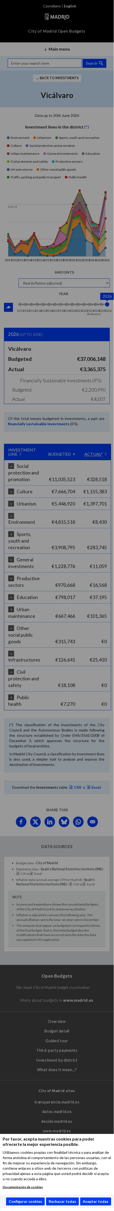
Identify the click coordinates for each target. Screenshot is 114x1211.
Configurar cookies (25, 1201)
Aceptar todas (95, 1201)
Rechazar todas (62, 1201)
